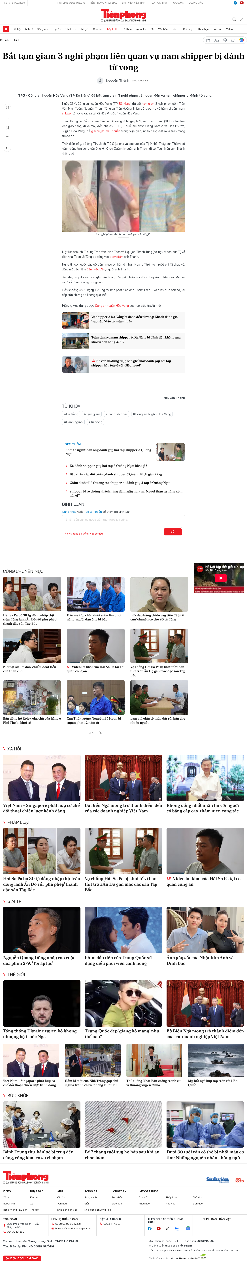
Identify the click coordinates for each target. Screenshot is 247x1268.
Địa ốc (57, 29)
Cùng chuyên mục (23, 571)
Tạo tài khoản (93, 511)
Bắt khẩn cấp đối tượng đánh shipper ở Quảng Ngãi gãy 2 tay (116, 474)
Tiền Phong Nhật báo (103, 2)
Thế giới (84, 29)
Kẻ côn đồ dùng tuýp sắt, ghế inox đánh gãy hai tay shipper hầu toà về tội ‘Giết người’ (131, 363)
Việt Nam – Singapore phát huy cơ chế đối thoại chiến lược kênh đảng (41, 808)
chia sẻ (208, 40)
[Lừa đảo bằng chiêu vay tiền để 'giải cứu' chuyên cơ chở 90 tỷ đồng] (159, 594)
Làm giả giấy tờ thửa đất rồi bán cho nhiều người (157, 720)
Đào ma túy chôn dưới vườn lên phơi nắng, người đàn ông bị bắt (94, 617)
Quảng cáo (196, 2)
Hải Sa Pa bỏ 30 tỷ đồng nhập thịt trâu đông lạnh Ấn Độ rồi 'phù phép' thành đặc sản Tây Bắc (30, 619)
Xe (152, 29)
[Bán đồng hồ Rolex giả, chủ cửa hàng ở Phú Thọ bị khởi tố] (32, 697)
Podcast (90, 1191)
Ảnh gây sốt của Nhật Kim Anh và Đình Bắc (200, 960)
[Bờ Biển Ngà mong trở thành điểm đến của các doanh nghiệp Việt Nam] (123, 778)
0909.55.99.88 (64, 1223)
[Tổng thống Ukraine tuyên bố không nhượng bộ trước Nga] (41, 1003)
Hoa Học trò (158, 2)
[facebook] (235, 3)
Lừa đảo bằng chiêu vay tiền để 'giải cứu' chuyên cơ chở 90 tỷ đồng (157, 617)
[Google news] (190, 1228)
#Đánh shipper (116, 414)
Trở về (7, 148)
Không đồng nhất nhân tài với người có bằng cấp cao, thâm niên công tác (203, 808)
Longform (119, 1191)
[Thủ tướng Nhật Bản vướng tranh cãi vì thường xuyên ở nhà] (154, 1060)
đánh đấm (116, 257)
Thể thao (126, 29)
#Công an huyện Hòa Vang (152, 414)
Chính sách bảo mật (217, 1219)
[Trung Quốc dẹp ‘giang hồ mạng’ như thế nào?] (123, 1003)
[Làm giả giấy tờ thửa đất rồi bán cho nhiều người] (159, 697)
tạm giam (148, 103)
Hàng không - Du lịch (15, 1209)
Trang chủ (6, 29)
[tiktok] (170, 1228)
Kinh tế (29, 29)
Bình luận (7, 138)
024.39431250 (15, 1231)
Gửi (173, 531)
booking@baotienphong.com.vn (73, 1228)
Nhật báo (37, 1191)
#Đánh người (73, 422)
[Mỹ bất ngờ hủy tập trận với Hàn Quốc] (216, 1060)
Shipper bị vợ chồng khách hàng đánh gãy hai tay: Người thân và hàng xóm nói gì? (126, 493)
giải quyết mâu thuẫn (105, 131)
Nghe (7, 107)
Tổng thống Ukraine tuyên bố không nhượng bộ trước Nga (40, 1033)
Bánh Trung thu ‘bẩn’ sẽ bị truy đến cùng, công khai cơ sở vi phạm (38, 1154)
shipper (67, 113)
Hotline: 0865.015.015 (71, 2)
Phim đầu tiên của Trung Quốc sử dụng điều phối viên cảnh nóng (118, 960)
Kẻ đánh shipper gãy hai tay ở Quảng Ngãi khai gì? (108, 466)
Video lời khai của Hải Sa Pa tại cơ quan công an (95, 669)
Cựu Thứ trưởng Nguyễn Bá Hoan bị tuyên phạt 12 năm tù (94, 720)
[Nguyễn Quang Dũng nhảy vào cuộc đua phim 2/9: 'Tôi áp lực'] (41, 930)
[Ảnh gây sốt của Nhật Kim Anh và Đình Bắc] (205, 930)
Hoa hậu (217, 29)
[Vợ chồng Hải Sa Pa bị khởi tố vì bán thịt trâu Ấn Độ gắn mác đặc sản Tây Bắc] (159, 646)
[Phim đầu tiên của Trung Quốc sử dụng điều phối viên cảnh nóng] (123, 930)
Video (229, 29)
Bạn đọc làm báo (24, 1258)
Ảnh (60, 1191)
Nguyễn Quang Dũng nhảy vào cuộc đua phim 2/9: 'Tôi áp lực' (39, 960)
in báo (225, 40)
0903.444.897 (111, 1223)
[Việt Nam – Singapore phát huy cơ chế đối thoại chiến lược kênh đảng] (41, 778)
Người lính (141, 29)
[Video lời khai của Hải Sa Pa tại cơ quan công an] (96, 646)
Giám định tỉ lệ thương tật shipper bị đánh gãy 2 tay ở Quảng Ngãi (120, 483)
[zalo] (179, 1228)
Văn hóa (163, 29)
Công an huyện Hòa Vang (112, 305)
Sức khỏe (70, 29)
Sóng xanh (43, 29)
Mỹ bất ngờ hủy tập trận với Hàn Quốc (213, 1083)
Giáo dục (188, 29)
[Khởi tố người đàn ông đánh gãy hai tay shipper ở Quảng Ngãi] (170, 452)
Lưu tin (7, 127)
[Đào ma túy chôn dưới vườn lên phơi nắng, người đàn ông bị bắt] (96, 594)
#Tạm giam (92, 414)
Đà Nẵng (125, 103)
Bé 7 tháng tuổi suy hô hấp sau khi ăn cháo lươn (122, 1154)
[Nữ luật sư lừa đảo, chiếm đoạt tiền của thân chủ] (32, 646)
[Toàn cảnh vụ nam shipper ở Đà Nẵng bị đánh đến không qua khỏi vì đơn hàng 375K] (75, 341)
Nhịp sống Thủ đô (67, 1209)
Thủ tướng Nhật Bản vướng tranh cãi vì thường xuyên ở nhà (154, 1083)
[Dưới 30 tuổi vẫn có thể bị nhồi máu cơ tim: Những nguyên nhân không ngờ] (205, 1124)
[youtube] (242, 3)
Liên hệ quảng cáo (64, 1219)
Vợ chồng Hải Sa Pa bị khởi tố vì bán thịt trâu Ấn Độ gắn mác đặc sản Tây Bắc (157, 671)
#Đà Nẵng (71, 414)
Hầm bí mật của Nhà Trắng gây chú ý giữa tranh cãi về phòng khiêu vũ (91, 1083)
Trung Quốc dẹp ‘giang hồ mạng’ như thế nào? (122, 1033)
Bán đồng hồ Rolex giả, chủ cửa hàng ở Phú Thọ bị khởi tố (32, 720)
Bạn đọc (198, 1203)
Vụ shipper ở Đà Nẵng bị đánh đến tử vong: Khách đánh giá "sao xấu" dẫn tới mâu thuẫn (134, 319)
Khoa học (203, 29)
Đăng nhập (69, 511)
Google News (241, 40)
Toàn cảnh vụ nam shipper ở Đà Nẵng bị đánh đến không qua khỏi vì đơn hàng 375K (135, 339)
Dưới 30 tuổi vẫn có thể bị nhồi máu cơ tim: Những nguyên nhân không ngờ (205, 1154)
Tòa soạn (177, 2)
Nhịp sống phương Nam (98, 1209)
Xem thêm (241, 29)
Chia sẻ (7, 117)
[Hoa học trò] (239, 1180)
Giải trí (175, 29)
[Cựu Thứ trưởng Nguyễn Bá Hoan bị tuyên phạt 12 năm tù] (96, 697)
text (216, 40)
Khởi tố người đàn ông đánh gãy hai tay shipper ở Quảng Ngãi (108, 452)
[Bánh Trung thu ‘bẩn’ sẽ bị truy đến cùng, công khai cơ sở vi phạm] (41, 1124)
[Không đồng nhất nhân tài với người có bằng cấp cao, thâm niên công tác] (205, 778)
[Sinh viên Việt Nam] (217, 1180)
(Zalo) (77, 1223)
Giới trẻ (97, 29)
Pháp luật (111, 29)
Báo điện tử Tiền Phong (123, 15)
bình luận (233, 40)
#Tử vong (95, 422)
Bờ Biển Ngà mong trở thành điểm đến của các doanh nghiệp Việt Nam (123, 808)
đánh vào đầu (96, 269)
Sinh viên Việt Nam (133, 2)
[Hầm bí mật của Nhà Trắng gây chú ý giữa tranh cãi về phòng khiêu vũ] (93, 1060)
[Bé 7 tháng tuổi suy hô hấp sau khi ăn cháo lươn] (123, 1124)
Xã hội (17, 29)
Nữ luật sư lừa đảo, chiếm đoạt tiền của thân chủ (29, 669)
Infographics (148, 1191)
